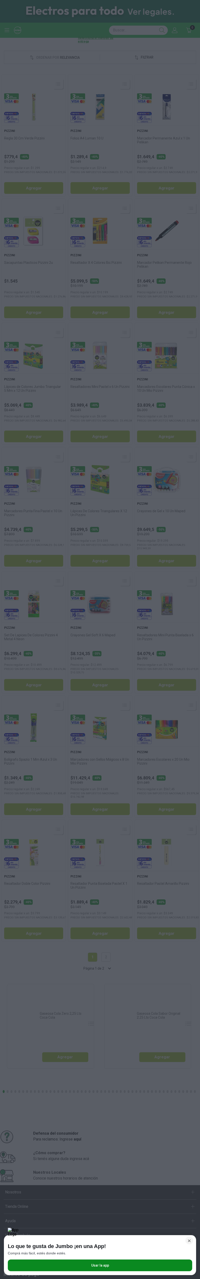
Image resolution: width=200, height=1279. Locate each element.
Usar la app (100, 1265)
